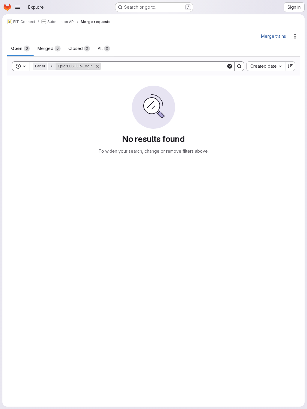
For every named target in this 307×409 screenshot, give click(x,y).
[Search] (239, 66)
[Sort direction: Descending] (290, 66)
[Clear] (229, 66)
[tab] (20, 48)
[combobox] (265, 66)
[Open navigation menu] (17, 7)
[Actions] (295, 36)
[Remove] (97, 66)
